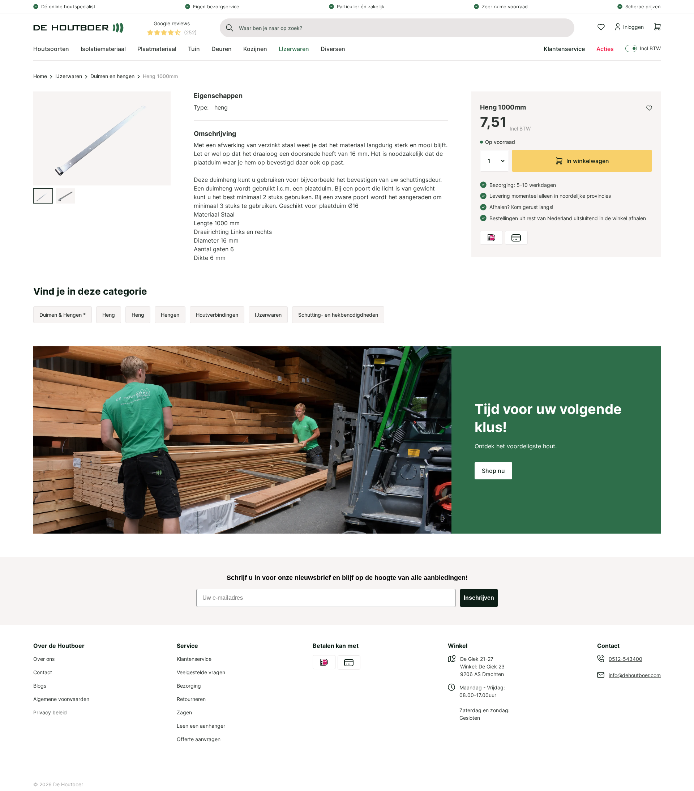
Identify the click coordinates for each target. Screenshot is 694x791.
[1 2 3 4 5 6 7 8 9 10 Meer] (494, 161)
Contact (42, 672)
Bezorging (189, 686)
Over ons (44, 659)
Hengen (170, 315)
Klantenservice (564, 48)
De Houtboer (68, 784)
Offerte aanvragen (198, 739)
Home (40, 76)
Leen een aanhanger (201, 726)
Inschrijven (479, 598)
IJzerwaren (68, 76)
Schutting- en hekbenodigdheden (338, 315)
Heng (108, 315)
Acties (605, 48)
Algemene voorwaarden (61, 699)
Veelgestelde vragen (201, 672)
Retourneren (191, 699)
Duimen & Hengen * (62, 315)
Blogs (39, 686)
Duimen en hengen (112, 76)
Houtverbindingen (217, 315)
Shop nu (493, 470)
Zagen (184, 712)
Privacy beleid (50, 712)
